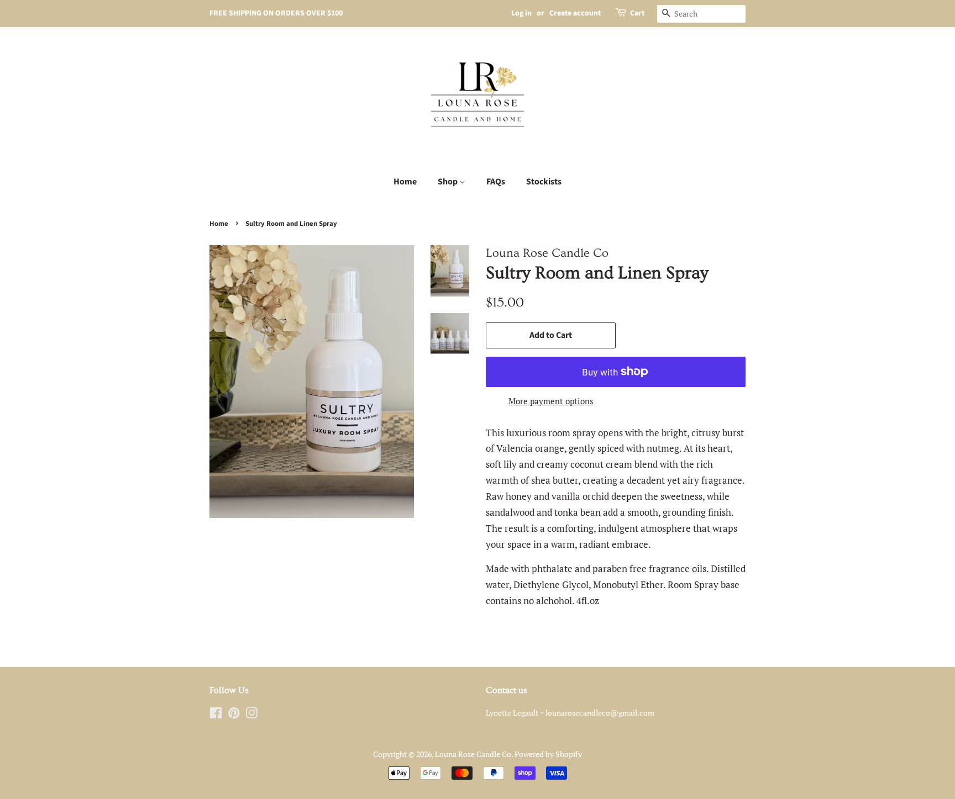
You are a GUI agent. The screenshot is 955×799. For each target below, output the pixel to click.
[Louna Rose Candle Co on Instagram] (251, 715)
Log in (521, 13)
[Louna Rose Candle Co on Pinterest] (234, 715)
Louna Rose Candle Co (473, 754)
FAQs (495, 182)
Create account (575, 13)
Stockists (544, 182)
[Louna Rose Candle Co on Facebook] (215, 715)
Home (405, 182)
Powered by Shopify (548, 754)
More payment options (551, 400)
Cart (637, 13)
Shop (448, 182)
